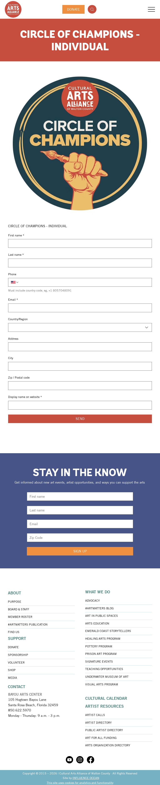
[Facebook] (90, 759)
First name (16, 235)
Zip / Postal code (19, 377)
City (10, 358)
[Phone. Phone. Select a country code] (15, 282)
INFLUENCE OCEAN (85, 778)
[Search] (92, 9)
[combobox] (79, 327)
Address (13, 339)
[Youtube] (69, 759)
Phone (12, 274)
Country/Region (18, 319)
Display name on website (25, 397)
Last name (16, 255)
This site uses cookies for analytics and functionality (80, 783)
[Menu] (151, 9)
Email (13, 299)
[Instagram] (80, 759)
